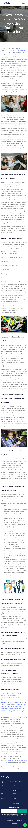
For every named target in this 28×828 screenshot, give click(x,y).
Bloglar (2, 793)
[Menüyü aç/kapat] (23, 3)
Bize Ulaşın (3, 798)
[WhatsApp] (25, 825)
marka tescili (12, 708)
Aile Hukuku (9, 697)
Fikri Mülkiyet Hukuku (11, 695)
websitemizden (12, 760)
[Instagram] (16, 823)
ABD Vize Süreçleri (14, 702)
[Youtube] (14, 823)
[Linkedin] (12, 823)
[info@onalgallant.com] (6, 786)
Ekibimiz (14, 793)
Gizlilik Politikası (15, 800)
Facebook (20, 760)
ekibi (6, 728)
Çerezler (14, 798)
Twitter (25, 760)
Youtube (5, 762)
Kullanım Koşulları (16, 795)
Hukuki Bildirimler (16, 803)
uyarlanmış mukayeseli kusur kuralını (11, 463)
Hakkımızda (3, 795)
